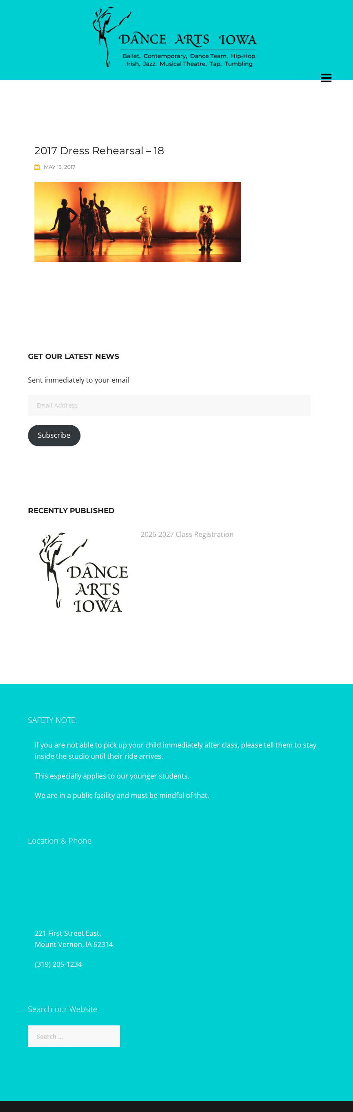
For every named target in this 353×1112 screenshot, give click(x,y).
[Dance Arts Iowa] (176, 35)
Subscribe (54, 435)
